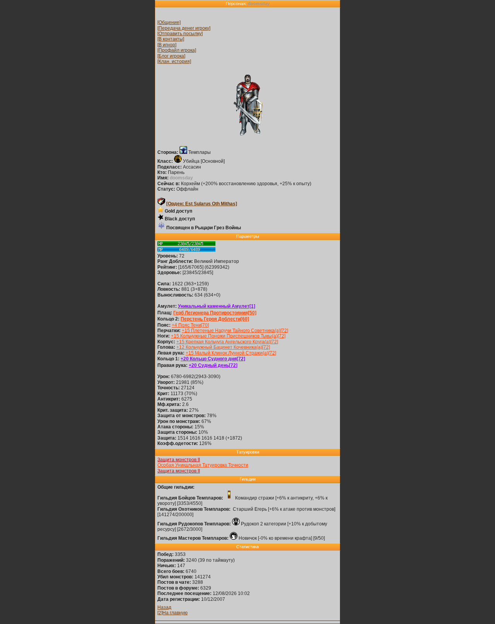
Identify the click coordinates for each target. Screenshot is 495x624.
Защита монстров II (178, 459)
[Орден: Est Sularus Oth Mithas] (201, 203)
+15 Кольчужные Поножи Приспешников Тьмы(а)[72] (228, 336)
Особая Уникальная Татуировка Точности (202, 465)
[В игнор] (166, 45)
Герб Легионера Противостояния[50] (214, 312)
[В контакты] (170, 39)
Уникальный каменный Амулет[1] (216, 306)
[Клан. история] (174, 61)
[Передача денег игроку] (183, 28)
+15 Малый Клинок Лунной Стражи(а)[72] (231, 353)
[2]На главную (172, 612)
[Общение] (169, 22)
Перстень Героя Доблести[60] (215, 319)
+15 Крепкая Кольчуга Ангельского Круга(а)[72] (227, 341)
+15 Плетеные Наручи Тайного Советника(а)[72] (235, 330)
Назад (164, 607)
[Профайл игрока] (176, 50)
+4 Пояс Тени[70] (190, 325)
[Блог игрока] (171, 56)
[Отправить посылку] (180, 33)
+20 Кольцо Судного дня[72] (213, 358)
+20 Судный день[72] (213, 365)
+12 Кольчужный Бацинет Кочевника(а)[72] (223, 347)
